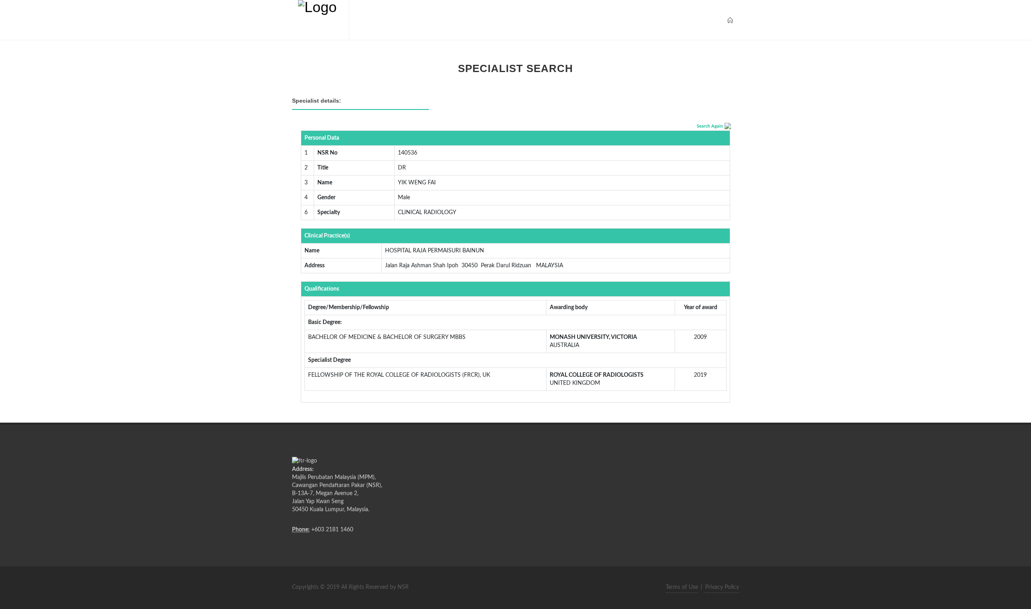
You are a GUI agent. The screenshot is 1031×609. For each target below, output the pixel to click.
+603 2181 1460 (332, 530)
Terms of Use (682, 587)
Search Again (710, 126)
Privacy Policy (722, 587)
